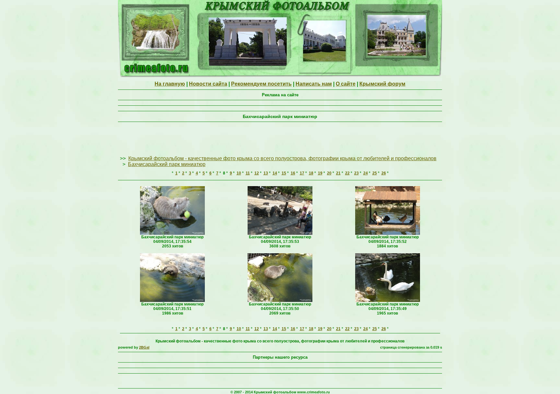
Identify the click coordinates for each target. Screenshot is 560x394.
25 (374, 173)
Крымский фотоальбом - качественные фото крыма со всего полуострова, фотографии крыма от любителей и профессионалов (282, 158)
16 (293, 173)
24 (365, 173)
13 (265, 173)
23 (356, 173)
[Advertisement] (280, 139)
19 (320, 173)
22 (347, 173)
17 (302, 173)
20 (329, 173)
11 (248, 173)
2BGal (144, 347)
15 (284, 173)
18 (311, 173)
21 (338, 173)
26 (383, 173)
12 (256, 173)
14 (275, 173)
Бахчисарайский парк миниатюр (166, 164)
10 (239, 173)
